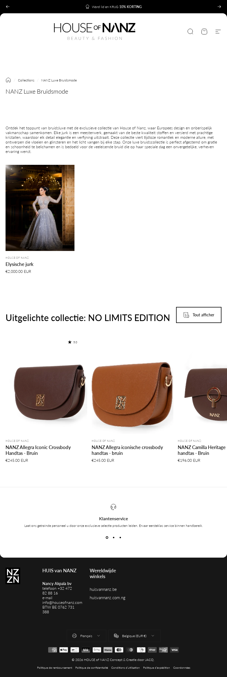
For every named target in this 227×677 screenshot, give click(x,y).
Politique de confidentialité (91, 667)
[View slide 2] (113, 537)
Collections (26, 80)
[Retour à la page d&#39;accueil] (8, 80)
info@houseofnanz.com (62, 602)
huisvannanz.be (103, 589)
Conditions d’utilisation (125, 667)
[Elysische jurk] (40, 208)
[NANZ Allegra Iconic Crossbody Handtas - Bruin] (46, 383)
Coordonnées (181, 667)
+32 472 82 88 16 (57, 590)
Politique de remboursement (54, 667)
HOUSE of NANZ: (190, 440)
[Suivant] (219, 6)
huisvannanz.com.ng (107, 597)
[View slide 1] (107, 537)
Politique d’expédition (156, 667)
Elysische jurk (19, 264)
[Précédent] (8, 6)
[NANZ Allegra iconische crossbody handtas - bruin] (132, 383)
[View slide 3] (120, 537)
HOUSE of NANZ (17, 257)
